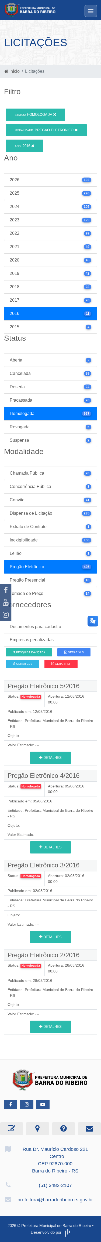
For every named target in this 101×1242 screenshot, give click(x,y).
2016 (23, 146)
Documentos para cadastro (35, 626)
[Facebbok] (10, 1104)
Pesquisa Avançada (30, 652)
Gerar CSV (23, 663)
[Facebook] (5, 590)
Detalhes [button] (52, 758)
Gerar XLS (75, 652)
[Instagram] (5, 615)
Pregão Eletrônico (45, 130)
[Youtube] (5, 602)
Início (14, 71)
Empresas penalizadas (32, 639)
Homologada (34, 115)
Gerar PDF (62, 663)
